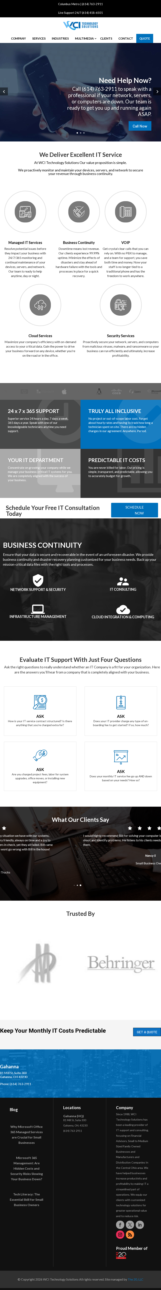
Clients (106, 38)
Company (18, 38)
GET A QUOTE (147, 1032)
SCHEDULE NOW (134, 510)
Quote (144, 38)
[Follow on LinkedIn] (140, 1225)
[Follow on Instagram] (120, 1234)
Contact (125, 38)
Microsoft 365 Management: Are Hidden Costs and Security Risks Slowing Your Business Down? (26, 1168)
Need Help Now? (125, 80)
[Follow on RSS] (130, 1234)
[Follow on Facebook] (120, 1225)
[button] (77, 885)
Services (39, 38)
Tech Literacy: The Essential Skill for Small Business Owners (26, 1199)
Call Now (140, 126)
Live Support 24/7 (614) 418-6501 (80, 12)
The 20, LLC (135, 1279)
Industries (60, 38)
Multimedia (84, 38)
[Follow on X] (130, 1225)
